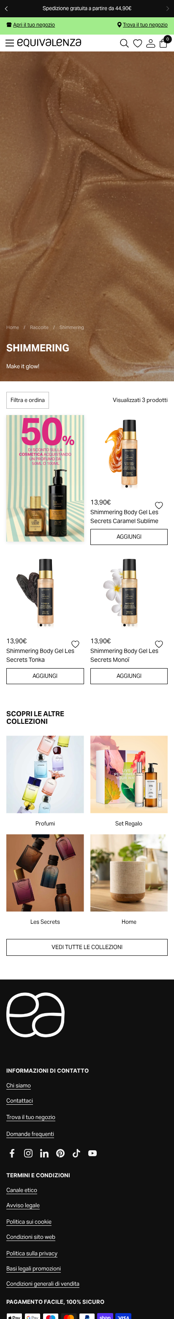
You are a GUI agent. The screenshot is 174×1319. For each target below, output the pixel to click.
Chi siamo (18, 1085)
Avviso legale (23, 1205)
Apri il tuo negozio (34, 24)
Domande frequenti (30, 1134)
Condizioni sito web (30, 1237)
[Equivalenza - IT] (49, 43)
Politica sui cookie (29, 1221)
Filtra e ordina (28, 400)
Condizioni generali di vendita (42, 1283)
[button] (124, 43)
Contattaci (19, 1100)
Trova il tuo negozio (145, 24)
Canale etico (21, 1190)
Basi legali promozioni (33, 1268)
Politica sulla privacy (31, 1253)
